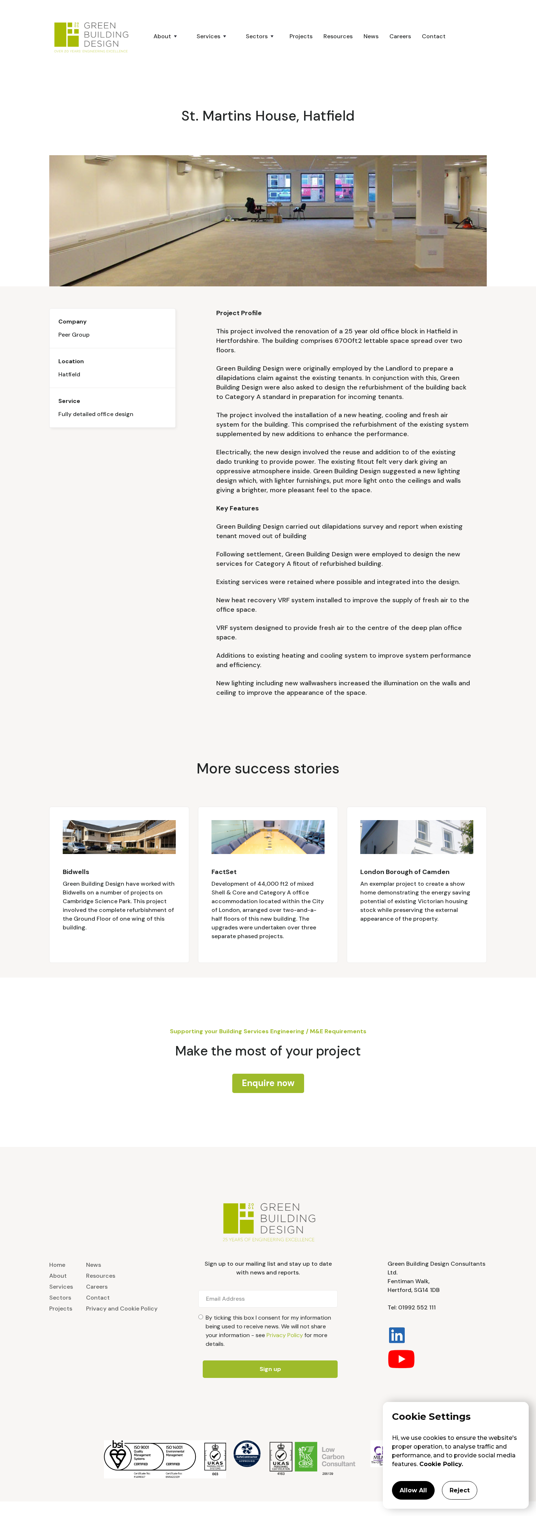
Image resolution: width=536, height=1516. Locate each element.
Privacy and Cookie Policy (122, 1308)
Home (57, 1265)
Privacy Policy (285, 1335)
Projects (301, 36)
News (371, 36)
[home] (94, 36)
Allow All (413, 1490)
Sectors (60, 1297)
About (58, 1276)
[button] (162, 36)
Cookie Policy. (441, 1464)
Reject (460, 1490)
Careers (400, 36)
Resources (338, 36)
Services (61, 1286)
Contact (434, 36)
